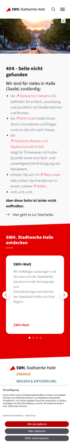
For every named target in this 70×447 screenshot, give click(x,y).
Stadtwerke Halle (35, 368)
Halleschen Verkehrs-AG (38, 96)
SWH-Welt (21, 325)
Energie (23, 374)
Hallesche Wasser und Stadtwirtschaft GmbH (29, 143)
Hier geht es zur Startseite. (33, 214)
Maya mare (52, 174)
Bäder (41, 186)
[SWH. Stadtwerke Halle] (26, 9)
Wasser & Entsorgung (36, 381)
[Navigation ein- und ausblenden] (62, 9)
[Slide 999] (29, 338)
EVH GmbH (28, 118)
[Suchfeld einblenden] (53, 9)
